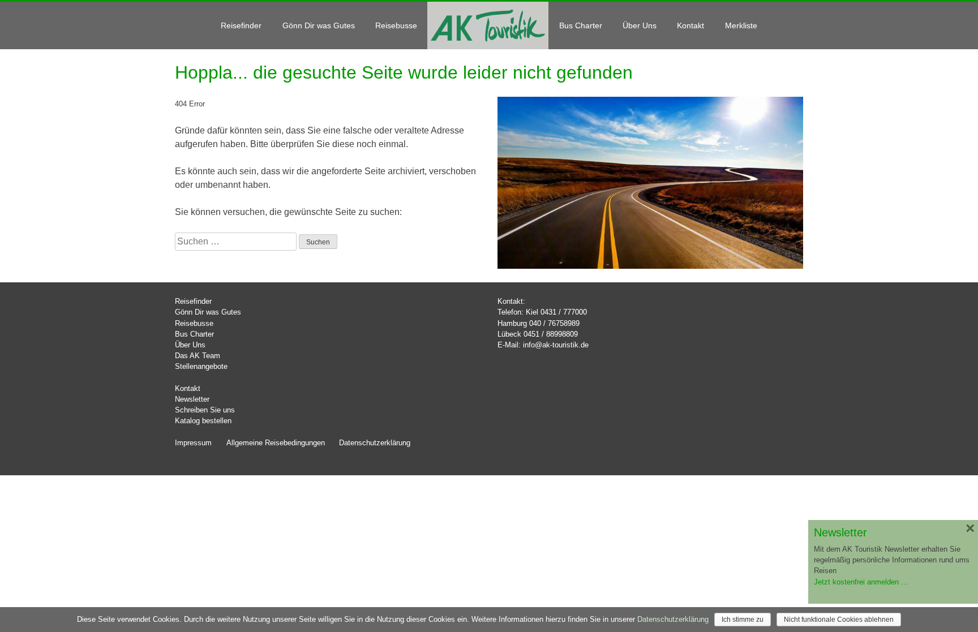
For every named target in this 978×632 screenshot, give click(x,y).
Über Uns (640, 25)
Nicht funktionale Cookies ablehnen (839, 620)
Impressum (193, 442)
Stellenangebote (201, 366)
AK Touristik (488, 24)
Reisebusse (396, 25)
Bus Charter (580, 25)
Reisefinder (241, 25)
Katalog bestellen (203, 420)
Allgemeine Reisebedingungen (275, 442)
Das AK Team (197, 355)
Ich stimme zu (742, 620)
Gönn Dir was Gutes (318, 25)
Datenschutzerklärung (374, 442)
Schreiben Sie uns (205, 410)
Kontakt (690, 25)
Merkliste (741, 25)
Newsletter (192, 399)
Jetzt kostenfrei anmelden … (861, 582)
